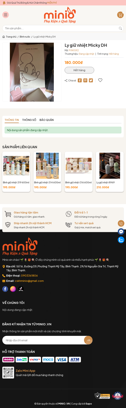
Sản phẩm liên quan (19, 147)
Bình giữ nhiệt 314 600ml (47, 182)
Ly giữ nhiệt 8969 (105, 182)
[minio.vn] (60, 15)
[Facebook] (5, 289)
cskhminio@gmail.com (29, 280)
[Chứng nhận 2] (118, 396)
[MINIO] (20, 246)
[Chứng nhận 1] (102, 396)
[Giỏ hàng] (120, 15)
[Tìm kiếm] (120, 28)
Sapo (89, 403)
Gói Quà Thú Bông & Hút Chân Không (32, 2)
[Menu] (5, 15)
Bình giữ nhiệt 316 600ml (78, 182)
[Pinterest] (85, 80)
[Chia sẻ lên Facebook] (80, 80)
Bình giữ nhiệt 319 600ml (16, 182)
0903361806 (29, 275)
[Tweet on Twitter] (91, 80)
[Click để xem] (31, 72)
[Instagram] (13, 289)
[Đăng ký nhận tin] (88, 340)
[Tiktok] (21, 289)
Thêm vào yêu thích (100, 80)
